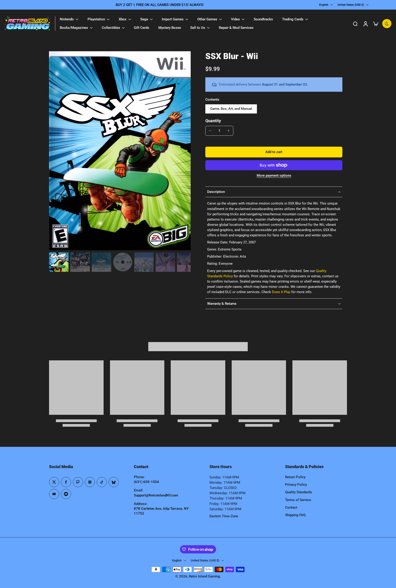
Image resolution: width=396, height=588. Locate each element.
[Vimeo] (66, 494)
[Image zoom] (120, 151)
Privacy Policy (296, 485)
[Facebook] (66, 482)
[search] (355, 23)
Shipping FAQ (295, 515)
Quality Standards (298, 492)
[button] (273, 152)
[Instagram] (90, 482)
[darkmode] (386, 23)
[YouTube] (54, 494)
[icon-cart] (375, 23)
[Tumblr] (114, 482)
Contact (291, 507)
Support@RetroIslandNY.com (156, 495)
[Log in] (365, 23)
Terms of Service (298, 500)
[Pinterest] (78, 482)
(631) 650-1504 (146, 482)
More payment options (274, 176)
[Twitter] (54, 482)
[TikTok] (102, 482)
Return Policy (295, 477)
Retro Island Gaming (204, 576)
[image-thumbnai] (59, 262)
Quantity (213, 121)
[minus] (210, 130)
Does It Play (281, 292)
